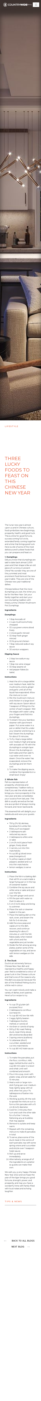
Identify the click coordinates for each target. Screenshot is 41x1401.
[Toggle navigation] (36, 4)
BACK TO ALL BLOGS (23, 1240)
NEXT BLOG (18, 1246)
